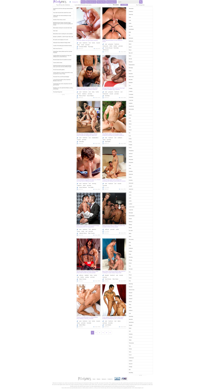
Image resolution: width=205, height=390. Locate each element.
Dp (129, 112)
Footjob (130, 144)
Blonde (130, 58)
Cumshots (131, 97)
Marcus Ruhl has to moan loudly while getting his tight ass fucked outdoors (87, 88)
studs (82, 44)
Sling (130, 304)
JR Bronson (106, 49)
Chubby (130, 88)
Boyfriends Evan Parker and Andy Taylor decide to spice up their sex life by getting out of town (63, 23)
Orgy (130, 245)
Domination (131, 109)
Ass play (131, 26)
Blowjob (130, 61)
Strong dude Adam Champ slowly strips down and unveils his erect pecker (87, 272)
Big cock (131, 53)
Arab (130, 20)
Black (130, 55)
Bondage (131, 67)
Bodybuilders (132, 64)
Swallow (131, 334)
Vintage (130, 366)
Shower (130, 295)
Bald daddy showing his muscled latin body (62, 27)
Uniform (130, 360)
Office (130, 233)
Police (130, 263)
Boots (130, 70)
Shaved (130, 292)
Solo (130, 313)
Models (83, 2)
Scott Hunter (108, 279)
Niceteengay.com (111, 2)
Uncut (130, 354)
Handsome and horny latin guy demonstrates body (63, 9)
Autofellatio (131, 29)
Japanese (131, 189)
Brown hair (131, 76)
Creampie (131, 94)
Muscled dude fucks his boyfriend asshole (62, 59)
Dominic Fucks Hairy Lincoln (59, 19)
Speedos (131, 319)
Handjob (131, 171)
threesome (105, 46)
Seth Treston (91, 233)
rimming (94, 183)
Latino (130, 201)
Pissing (130, 260)
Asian (130, 23)
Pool (130, 266)
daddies (87, 275)
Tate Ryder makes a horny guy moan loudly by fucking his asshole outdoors (113, 134)
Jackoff (130, 186)
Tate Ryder (107, 141)
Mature (130, 218)
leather (115, 46)
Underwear (131, 357)
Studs (130, 328)
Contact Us (110, 379)
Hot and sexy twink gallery (59, 69)
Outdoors (131, 248)
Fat (129, 132)
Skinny (130, 301)
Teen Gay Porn (101, 2)
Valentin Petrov (83, 233)
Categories (75, 2)
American (131, 14)
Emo (130, 118)
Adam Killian (82, 325)
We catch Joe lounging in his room (60, 39)
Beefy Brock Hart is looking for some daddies (63, 33)
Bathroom (131, 41)
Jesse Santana (83, 187)
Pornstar (131, 269)
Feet (130, 135)
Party (130, 254)
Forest (130, 147)
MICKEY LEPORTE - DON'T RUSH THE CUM (63, 36)
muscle (98, 42)
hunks (93, 42)
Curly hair (131, 100)
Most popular (116, 4)
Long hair (131, 209)
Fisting (130, 141)
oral (90, 42)
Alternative (131, 8)
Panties (130, 251)
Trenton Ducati (108, 48)
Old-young (131, 239)
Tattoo (130, 340)
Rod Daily (90, 46)
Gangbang (131, 150)
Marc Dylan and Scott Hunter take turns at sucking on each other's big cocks (113, 272)
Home (94, 379)
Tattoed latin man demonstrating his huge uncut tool (62, 16)
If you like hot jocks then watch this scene (62, 12)
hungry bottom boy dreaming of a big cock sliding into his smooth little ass (62, 56)
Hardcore (131, 174)
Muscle (130, 227)
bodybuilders (95, 137)
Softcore (130, 310)
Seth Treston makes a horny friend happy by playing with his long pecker (88, 226)
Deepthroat (131, 106)
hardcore (85, 42)
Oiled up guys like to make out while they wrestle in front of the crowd (113, 226)
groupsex (110, 44)
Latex (130, 198)
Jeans (130, 192)
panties (87, 277)
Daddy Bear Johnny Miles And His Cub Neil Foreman (62, 52)
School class (131, 289)
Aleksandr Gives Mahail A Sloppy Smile (61, 42)
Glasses (130, 156)
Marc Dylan (115, 279)
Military (130, 224)
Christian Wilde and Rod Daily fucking (87, 40)
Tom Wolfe (90, 187)
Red (130, 280)
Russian (130, 286)
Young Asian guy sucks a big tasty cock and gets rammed (62, 84)
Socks (130, 307)
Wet (130, 369)
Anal (130, 17)
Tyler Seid (55, 30)
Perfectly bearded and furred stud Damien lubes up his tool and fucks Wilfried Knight (62, 66)
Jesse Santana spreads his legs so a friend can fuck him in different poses (88, 180)
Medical (130, 221)
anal (80, 42)
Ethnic (130, 124)
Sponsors (104, 379)
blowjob (107, 275)
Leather (130, 203)
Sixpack (130, 298)
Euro (130, 127)
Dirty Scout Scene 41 (57, 48)
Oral (130, 242)
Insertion (131, 180)
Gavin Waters (90, 95)
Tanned (130, 337)
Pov (130, 272)
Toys (130, 346)
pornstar (87, 44)
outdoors (84, 93)
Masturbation (132, 215)
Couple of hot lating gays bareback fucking (62, 45)
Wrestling (131, 372)
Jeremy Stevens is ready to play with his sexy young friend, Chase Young (63, 73)
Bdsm (130, 44)
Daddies (131, 103)
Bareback (131, 38)
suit (86, 231)
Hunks (130, 177)
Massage (131, 212)
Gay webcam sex (91, 2)
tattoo (78, 44)
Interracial (131, 183)
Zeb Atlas (107, 95)
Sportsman (131, 322)
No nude (131, 230)
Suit (130, 331)
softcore (107, 229)
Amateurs (131, 11)
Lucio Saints (108, 325)
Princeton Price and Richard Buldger (61, 76)
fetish (111, 46)
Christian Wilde (83, 46)
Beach (130, 47)
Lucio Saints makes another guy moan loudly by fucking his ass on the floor (112, 318)
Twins (130, 351)
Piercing (130, 257)
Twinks (130, 349)
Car (129, 85)
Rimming (131, 283)
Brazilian (131, 73)
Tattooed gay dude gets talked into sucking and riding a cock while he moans (114, 180)
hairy (93, 91)
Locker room (131, 206)
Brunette (131, 79)
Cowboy (130, 91)
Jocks (130, 195)
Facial (130, 129)
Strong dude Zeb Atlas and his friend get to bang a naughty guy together (113, 88)
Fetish (130, 138)
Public (130, 277)
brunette (89, 323)
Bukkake (131, 82)
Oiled (130, 236)
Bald (130, 32)
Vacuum (130, 363)
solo (78, 277)
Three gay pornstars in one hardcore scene (112, 41)
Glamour (131, 153)
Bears (130, 50)
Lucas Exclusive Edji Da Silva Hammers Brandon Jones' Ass (62, 80)
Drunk (130, 115)
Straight (130, 325)
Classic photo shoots (57, 62)
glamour (94, 229)
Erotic (130, 121)
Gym (130, 165)
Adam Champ (82, 279)
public (117, 229)
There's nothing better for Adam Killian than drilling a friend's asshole (87, 318)
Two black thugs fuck (57, 91)
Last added (124, 4)
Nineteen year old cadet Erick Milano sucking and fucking (63, 88)
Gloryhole (131, 159)
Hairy (130, 168)
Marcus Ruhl (82, 95)
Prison (130, 275)
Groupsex (131, 162)
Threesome (131, 343)
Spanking (131, 316)
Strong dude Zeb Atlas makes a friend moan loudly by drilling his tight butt (87, 134)
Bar (129, 35)
